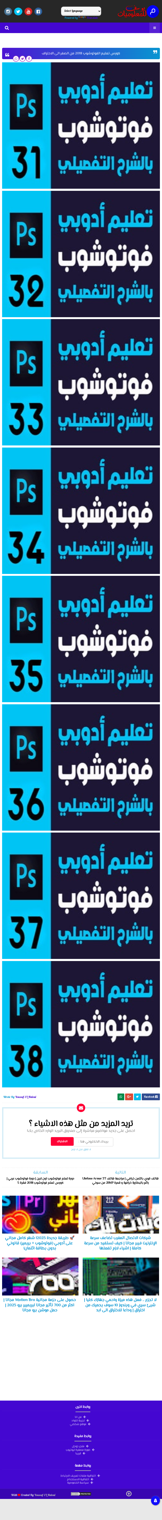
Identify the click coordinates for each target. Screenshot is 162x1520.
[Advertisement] (81, 1356)
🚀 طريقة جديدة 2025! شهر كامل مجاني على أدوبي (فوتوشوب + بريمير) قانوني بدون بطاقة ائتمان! (40, 1243)
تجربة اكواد (78, 1420)
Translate (92, 18)
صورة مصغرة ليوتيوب (78, 1450)
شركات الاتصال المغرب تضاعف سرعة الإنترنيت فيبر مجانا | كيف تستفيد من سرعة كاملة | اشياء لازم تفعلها (120, 1243)
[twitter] (18, 11)
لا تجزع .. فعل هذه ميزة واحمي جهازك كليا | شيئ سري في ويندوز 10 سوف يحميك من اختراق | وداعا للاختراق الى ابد (120, 1305)
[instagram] (8, 11)
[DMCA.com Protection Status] (81, 1495)
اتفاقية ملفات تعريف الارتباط (78, 1475)
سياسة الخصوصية (78, 1482)
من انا (78, 1417)
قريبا (78, 1453)
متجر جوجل (78, 1446)
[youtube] (28, 11)
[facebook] (38, 11)
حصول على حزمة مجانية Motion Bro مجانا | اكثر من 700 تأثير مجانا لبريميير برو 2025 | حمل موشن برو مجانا (40, 1305)
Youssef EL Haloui (44, 1495)
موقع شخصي (78, 1424)
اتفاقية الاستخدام (78, 1479)
